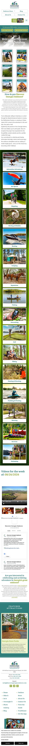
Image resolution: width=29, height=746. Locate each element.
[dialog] (14, 737)
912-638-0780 (16, 674)
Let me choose (4, 739)
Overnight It (8, 701)
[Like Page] (12, 516)
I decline (7, 743)
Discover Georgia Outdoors (14, 526)
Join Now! (14, 597)
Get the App (22, 714)
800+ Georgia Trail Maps (7, 30)
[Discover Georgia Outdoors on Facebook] (14, 521)
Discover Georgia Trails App (21, 30)
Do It (5, 698)
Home (5, 692)
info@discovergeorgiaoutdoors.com (14, 683)
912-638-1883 (15, 678)
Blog (21, 11)
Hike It (5, 695)
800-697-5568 (17, 676)
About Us (8, 15)
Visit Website (22, 651)
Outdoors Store (8, 11)
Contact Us (21, 15)
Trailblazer (22, 711)
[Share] (16, 516)
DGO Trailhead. (22, 585)
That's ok (20, 743)
